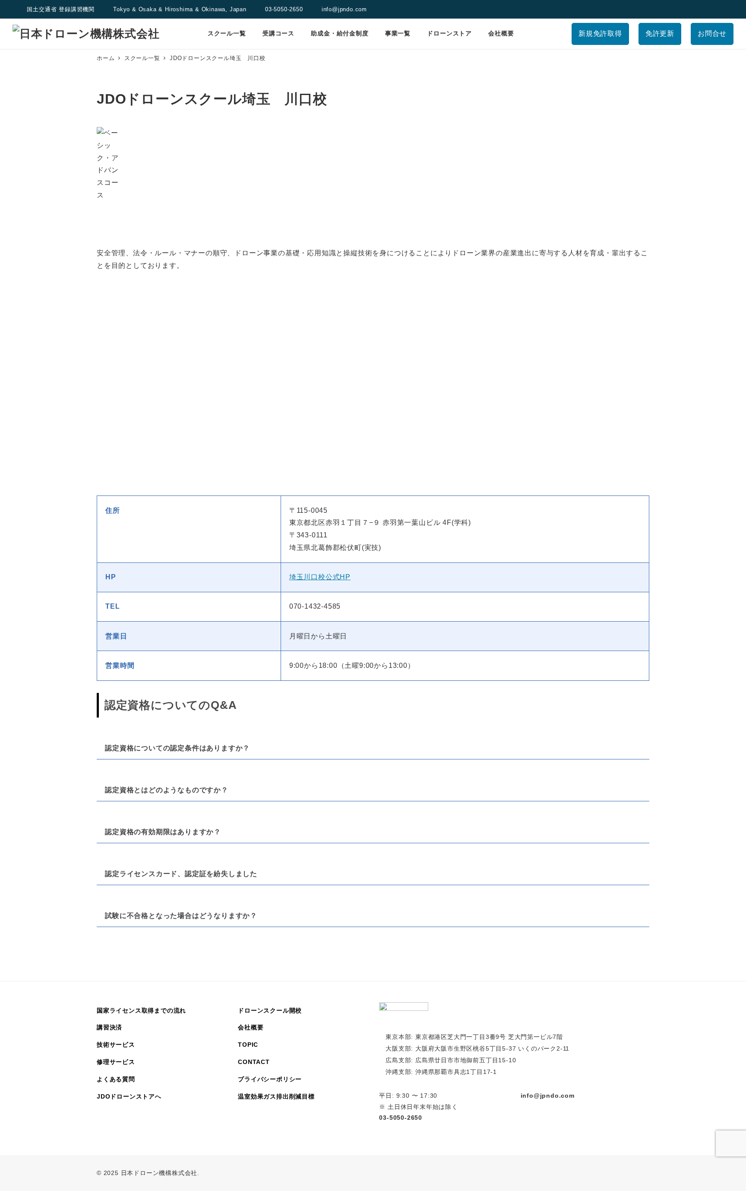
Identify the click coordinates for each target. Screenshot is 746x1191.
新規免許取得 (600, 33)
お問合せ (712, 33)
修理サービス (116, 1061)
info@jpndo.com (344, 9)
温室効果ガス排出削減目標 (276, 1096)
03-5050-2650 (284, 9)
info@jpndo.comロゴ (312, 9)
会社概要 (250, 1027)
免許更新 (659, 33)
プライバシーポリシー (270, 1079)
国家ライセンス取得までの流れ (141, 1010)
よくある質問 (116, 1079)
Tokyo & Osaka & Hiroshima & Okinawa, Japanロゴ (104, 9)
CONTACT (254, 1061)
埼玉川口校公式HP (320, 577)
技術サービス (116, 1044)
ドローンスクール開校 (270, 1010)
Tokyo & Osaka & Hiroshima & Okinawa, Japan (180, 9)
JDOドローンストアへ (129, 1096)
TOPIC (248, 1044)
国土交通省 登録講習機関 (61, 9)
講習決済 (109, 1027)
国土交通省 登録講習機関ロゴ (18, 9)
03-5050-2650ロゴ (255, 9)
